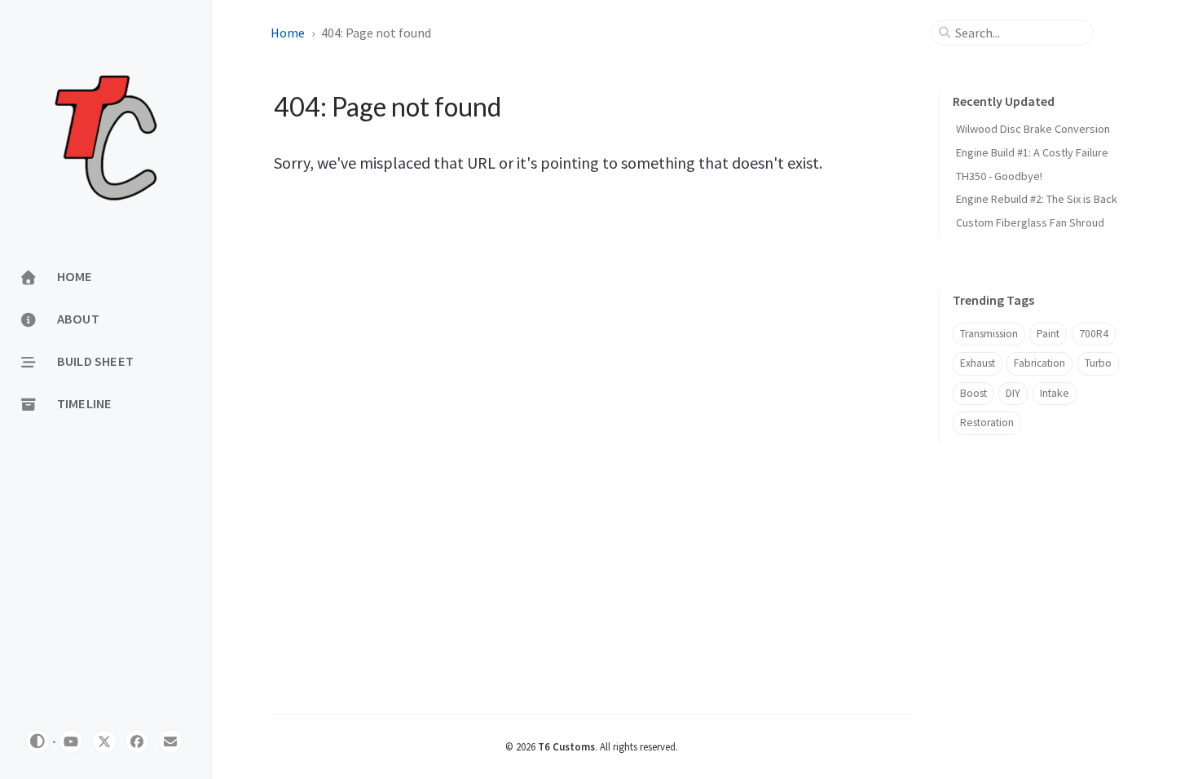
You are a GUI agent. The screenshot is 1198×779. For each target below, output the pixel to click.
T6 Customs (566, 746)
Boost (973, 393)
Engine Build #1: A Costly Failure (1032, 152)
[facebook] (137, 741)
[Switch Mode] (37, 741)
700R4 (1093, 334)
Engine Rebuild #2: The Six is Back (1036, 198)
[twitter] (104, 741)
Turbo (1098, 363)
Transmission (989, 334)
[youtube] (70, 741)
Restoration (987, 422)
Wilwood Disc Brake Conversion (1033, 128)
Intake (1054, 393)
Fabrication (1039, 363)
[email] (170, 741)
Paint (1048, 334)
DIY (1013, 393)
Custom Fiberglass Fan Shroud (1030, 222)
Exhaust (977, 363)
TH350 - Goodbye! (999, 176)
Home (288, 32)
